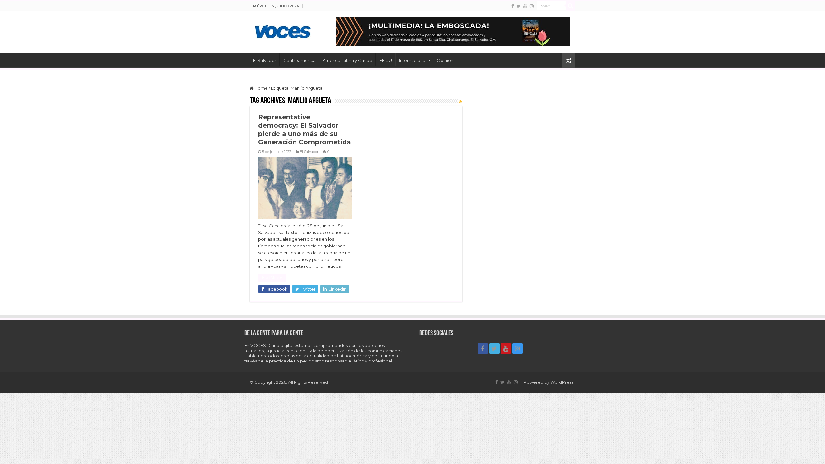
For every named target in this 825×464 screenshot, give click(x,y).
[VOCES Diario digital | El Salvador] (283, 30)
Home (261, 88)
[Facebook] (513, 6)
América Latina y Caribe (347, 60)
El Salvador (264, 60)
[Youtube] (525, 6)
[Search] (570, 6)
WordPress (561, 382)
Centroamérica (299, 60)
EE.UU (385, 60)
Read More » (272, 278)
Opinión (445, 60)
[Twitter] (518, 6)
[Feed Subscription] (460, 101)
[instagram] (531, 6)
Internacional (412, 60)
